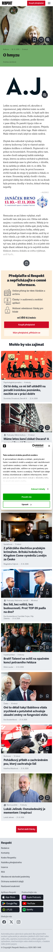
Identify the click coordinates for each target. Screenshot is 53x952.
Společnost (8, 544)
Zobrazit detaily (38, 489)
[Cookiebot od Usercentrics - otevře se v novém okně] (32, 446)
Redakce (5, 848)
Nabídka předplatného (11, 862)
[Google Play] (10, 903)
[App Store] (10, 897)
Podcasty (10, 435)
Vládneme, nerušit (21, 601)
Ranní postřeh (12, 805)
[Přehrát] (41, 375)
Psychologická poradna (12, 382)
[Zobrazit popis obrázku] (41, 40)
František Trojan (23, 616)
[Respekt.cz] (7, 3)
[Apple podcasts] (32, 897)
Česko (6, 704)
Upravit (25, 504)
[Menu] (49, 3)
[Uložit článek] (34, 40)
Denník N (23, 399)
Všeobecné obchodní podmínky (15, 876)
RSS (3, 872)
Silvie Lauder (8, 667)
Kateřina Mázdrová (11, 768)
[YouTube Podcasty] (32, 903)
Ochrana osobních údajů (12, 881)
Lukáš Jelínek (9, 817)
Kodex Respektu (8, 857)
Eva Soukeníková (10, 616)
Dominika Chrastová (11, 399)
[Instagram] (18, 924)
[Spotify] (32, 909)
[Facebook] (4, 924)
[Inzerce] (26, 201)
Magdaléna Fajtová (11, 564)
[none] (48, 40)
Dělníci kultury (20, 435)
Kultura (6, 49)
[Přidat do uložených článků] (47, 375)
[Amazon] (10, 909)
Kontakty (5, 853)
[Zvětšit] (26, 25)
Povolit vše (27, 497)
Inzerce (4, 867)
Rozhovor (7, 756)
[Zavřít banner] (49, 446)
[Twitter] (11, 924)
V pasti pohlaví (9, 655)
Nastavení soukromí (10, 886)
